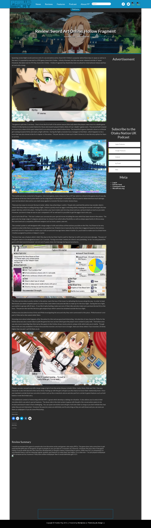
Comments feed (118, 186)
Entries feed (117, 184)
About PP (85, 4)
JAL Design (99, 523)
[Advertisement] (123, 94)
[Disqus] (59, 482)
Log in (114, 182)
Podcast (73, 4)
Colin (73, 36)
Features (61, 4)
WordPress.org (118, 188)
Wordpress (81, 523)
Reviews (49, 4)
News (38, 4)
